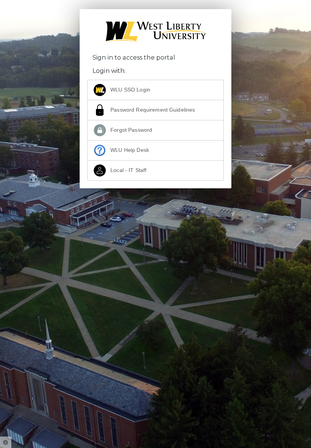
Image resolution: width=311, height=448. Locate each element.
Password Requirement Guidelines (152, 110)
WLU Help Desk (129, 150)
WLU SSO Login (129, 90)
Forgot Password (130, 130)
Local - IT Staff (127, 170)
